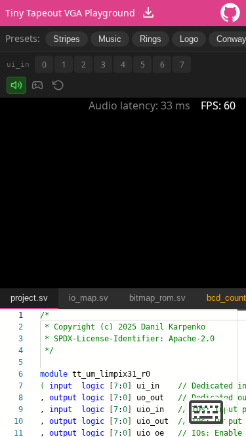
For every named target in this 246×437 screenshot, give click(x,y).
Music (109, 39)
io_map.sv (88, 298)
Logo (189, 39)
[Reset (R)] (58, 85)
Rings (150, 39)
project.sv (29, 298)
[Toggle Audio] (16, 85)
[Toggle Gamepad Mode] (37, 85)
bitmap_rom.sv (157, 298)
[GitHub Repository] (230, 13)
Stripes (66, 39)
